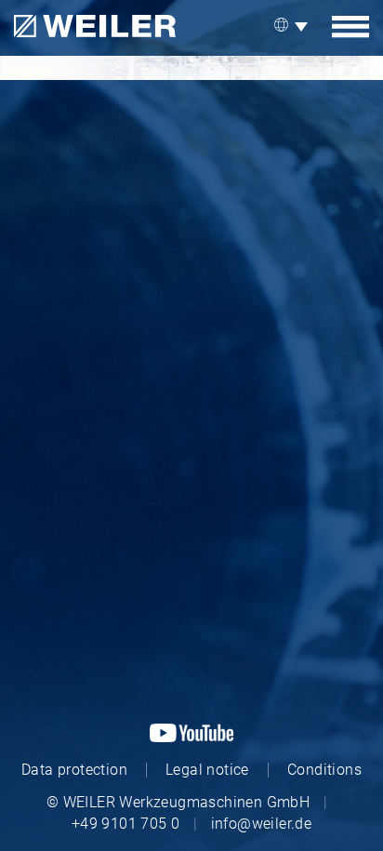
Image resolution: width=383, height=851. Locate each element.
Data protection (74, 769)
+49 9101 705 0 (126, 823)
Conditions (324, 769)
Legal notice (207, 769)
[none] (294, 25)
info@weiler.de (261, 823)
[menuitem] (294, 25)
